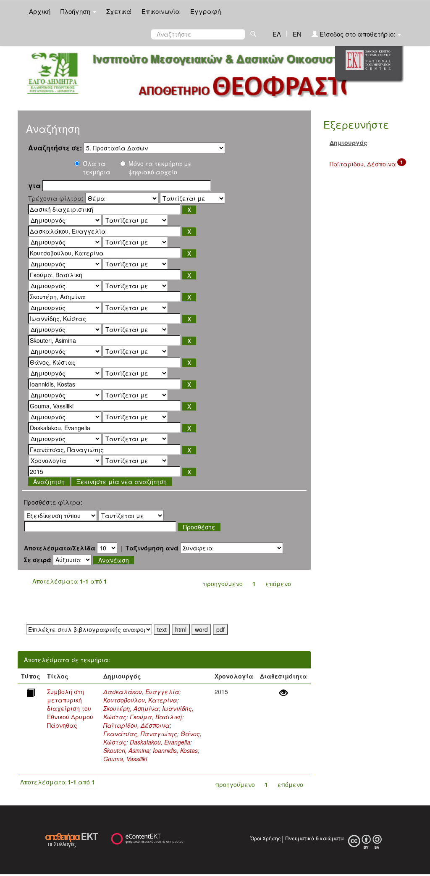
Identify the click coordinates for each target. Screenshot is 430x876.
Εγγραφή (205, 11)
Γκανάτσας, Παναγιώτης (140, 733)
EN (297, 33)
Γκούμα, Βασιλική (156, 717)
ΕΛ (277, 33)
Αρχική (39, 11)
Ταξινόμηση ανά (152, 548)
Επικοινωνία (161, 11)
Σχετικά (118, 11)
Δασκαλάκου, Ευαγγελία (141, 691)
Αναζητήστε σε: (55, 148)
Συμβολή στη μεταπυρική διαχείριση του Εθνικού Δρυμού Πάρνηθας (70, 708)
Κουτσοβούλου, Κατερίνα (140, 700)
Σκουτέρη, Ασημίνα (131, 708)
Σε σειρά (37, 559)
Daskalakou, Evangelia (160, 742)
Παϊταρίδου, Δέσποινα (136, 725)
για (34, 185)
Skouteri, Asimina (126, 750)
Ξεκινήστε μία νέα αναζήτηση (121, 481)
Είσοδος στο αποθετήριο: (357, 33)
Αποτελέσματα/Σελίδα (59, 548)
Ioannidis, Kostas (175, 750)
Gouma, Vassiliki (125, 759)
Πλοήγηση (76, 11)
